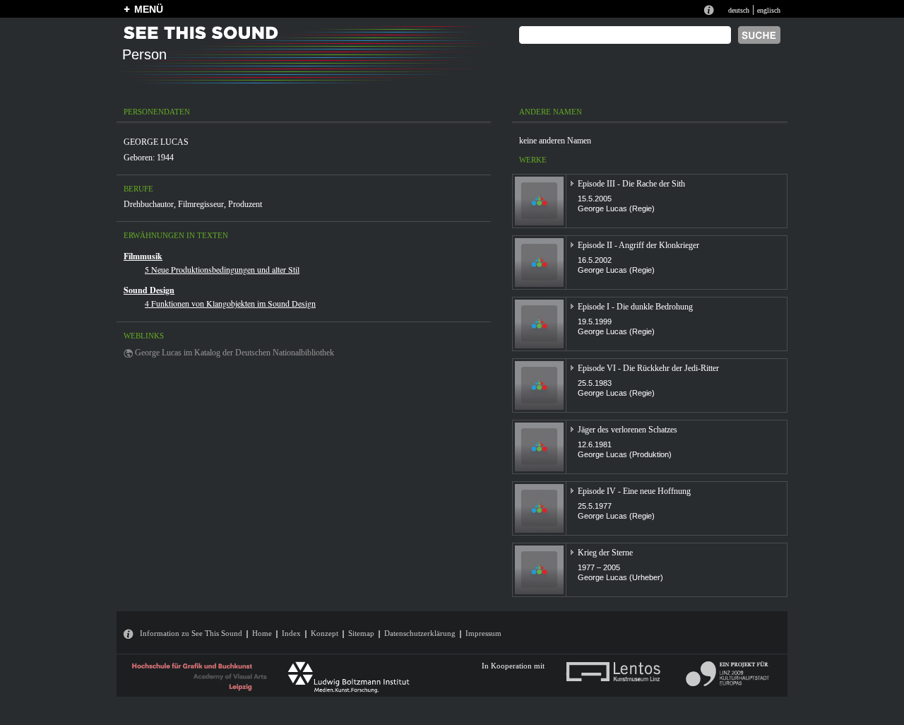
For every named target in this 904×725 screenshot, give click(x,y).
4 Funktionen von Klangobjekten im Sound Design (230, 303)
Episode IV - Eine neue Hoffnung (634, 491)
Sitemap (361, 633)
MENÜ (148, 9)
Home (262, 633)
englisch (768, 10)
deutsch (738, 10)
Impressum (483, 633)
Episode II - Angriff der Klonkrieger (638, 245)
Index (291, 633)
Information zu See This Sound (191, 633)
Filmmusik (143, 256)
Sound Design (149, 290)
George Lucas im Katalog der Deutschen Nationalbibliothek (234, 353)
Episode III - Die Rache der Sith (631, 184)
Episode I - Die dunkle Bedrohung (635, 307)
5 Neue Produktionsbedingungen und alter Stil (222, 269)
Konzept (324, 633)
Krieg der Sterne (605, 553)
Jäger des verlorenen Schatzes (627, 430)
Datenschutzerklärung (420, 633)
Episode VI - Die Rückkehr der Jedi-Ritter (648, 368)
